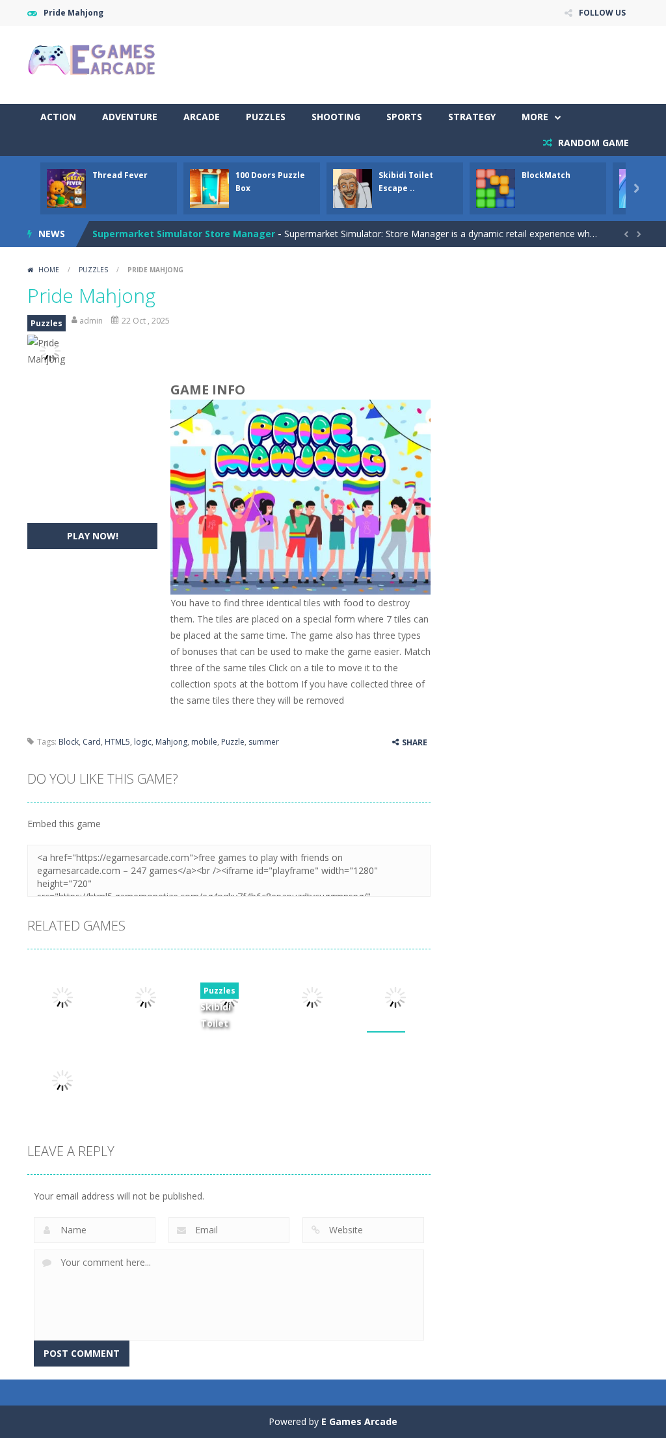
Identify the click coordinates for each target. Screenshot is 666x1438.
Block (69, 741)
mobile (204, 741)
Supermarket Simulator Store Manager (183, 233)
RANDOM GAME (592, 142)
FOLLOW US (602, 12)
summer (263, 741)
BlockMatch (546, 175)
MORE (535, 116)
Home (48, 269)
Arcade (201, 116)
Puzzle (233, 741)
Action (58, 116)
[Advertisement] (402, 65)
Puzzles (266, 116)
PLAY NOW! (92, 536)
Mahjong (171, 741)
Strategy (472, 116)
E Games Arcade (359, 1421)
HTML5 (117, 741)
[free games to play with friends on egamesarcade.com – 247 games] (92, 61)
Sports (404, 116)
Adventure (129, 116)
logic (143, 741)
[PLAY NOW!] (66, 187)
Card (92, 741)
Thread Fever (120, 175)
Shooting (336, 116)
